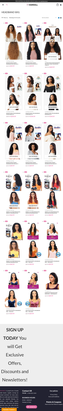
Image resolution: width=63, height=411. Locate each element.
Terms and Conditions (53, 396)
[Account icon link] (60, 4)
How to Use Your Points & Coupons (54, 404)
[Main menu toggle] (3, 4)
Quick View (14, 58)
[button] (7, 5)
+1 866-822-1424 (31, 393)
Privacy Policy (53, 394)
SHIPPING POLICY (44, 1)
